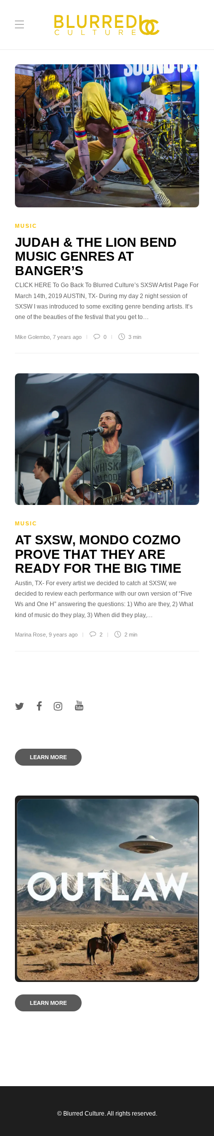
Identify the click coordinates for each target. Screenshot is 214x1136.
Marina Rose (30, 635)
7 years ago (67, 337)
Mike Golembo (32, 337)
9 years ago (63, 635)
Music (26, 226)
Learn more (48, 757)
